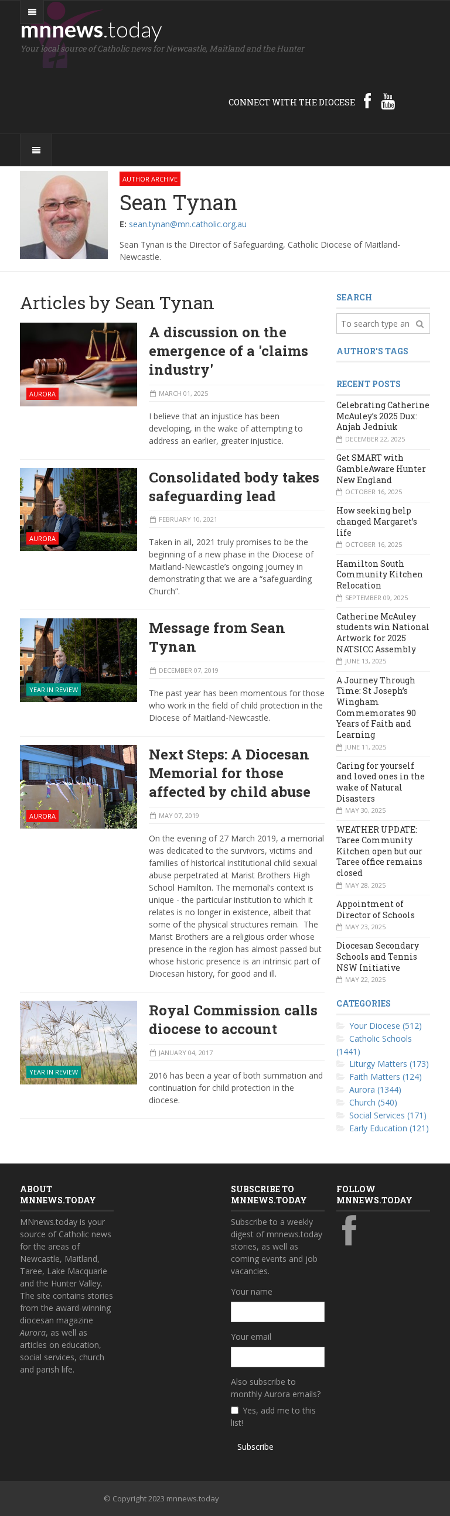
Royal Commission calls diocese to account (233, 1019)
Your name (251, 1291)
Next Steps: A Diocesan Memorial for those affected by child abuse (230, 773)
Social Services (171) (388, 1115)
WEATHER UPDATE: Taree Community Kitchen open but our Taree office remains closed (379, 851)
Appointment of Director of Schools (375, 909)
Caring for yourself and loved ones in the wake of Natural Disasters (380, 782)
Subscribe (255, 1446)
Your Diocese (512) (385, 1025)
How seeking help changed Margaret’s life (376, 521)
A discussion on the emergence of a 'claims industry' (228, 351)
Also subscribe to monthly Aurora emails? (276, 1387)
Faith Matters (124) (385, 1076)
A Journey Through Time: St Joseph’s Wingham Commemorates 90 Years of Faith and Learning (376, 707)
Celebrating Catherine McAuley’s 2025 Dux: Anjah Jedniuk (382, 415)
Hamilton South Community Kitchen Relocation (379, 574)
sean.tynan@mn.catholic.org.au (188, 224)
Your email (251, 1336)
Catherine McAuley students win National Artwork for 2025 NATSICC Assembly (382, 633)
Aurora (42, 393)
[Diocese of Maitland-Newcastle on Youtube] (388, 101)
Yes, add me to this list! (273, 1416)
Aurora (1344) (375, 1089)
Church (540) (373, 1102)
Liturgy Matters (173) (389, 1063)
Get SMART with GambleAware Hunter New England (381, 468)
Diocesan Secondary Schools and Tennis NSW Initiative (377, 956)
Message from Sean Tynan (217, 637)
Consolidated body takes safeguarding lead (234, 486)
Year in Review (53, 689)
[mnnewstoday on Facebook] (367, 101)
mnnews (91, 28)
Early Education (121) (389, 1128)
